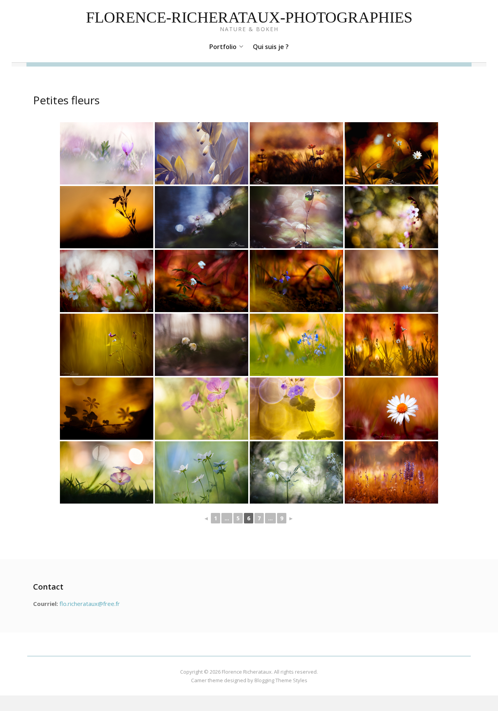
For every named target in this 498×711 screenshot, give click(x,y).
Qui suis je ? (271, 46)
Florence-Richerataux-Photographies (249, 17)
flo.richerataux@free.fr (90, 603)
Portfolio (223, 46)
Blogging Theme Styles (280, 680)
